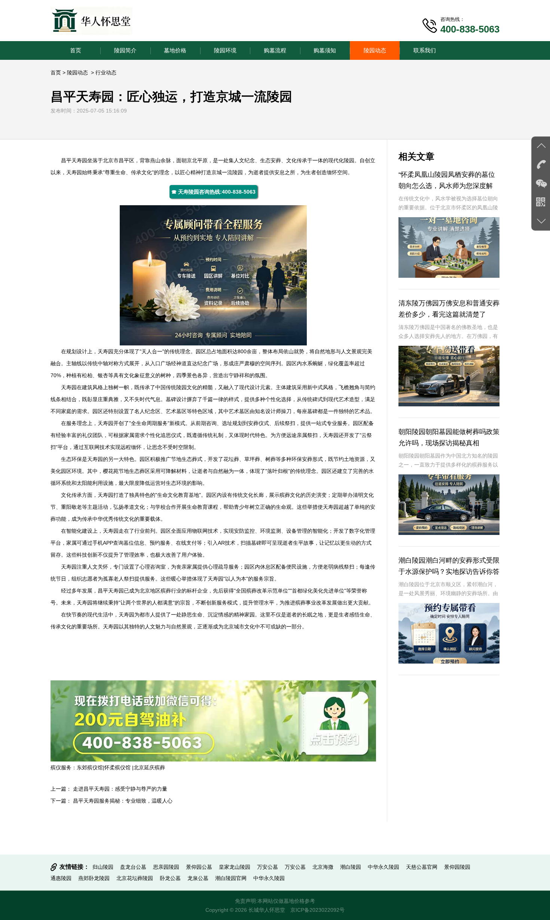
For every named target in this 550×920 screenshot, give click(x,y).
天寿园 (79, 160)
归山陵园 (102, 867)
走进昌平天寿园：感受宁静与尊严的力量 (120, 789)
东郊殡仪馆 (90, 767)
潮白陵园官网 (231, 878)
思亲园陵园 (166, 867)
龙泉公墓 (197, 878)
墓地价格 (175, 50)
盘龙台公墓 (133, 867)
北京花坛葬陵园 (134, 878)
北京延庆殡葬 (149, 767)
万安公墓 (267, 867)
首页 (75, 50)
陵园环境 (225, 50)
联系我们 (424, 50)
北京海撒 (322, 867)
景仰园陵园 (457, 867)
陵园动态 (375, 50)
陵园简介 (125, 50)
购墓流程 (275, 50)
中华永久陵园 (383, 867)
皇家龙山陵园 (234, 867)
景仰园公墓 (199, 867)
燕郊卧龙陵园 (94, 878)
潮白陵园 (350, 867)
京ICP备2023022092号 (317, 910)
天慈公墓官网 (421, 867)
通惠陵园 (61, 878)
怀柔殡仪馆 (118, 767)
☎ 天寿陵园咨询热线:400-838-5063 (213, 192)
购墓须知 (325, 50)
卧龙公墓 (170, 878)
